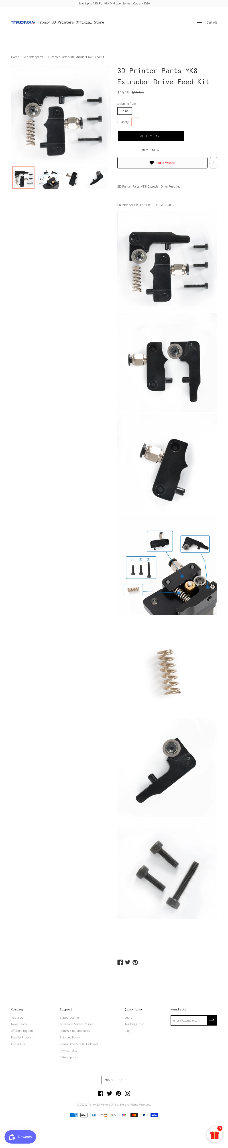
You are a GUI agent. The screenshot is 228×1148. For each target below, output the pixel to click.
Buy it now (150, 150)
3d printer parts (33, 57)
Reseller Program (22, 1037)
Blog (127, 1031)
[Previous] (22, 114)
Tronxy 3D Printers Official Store (71, 22)
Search (129, 1018)
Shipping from (126, 104)
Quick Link (133, 1009)
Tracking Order (134, 1024)
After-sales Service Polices (76, 1024)
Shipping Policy (70, 1037)
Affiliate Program (22, 1031)
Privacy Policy (68, 1051)
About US (17, 1018)
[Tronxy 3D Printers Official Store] (23, 22)
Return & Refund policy (75, 1031)
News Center (19, 1024)
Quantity (122, 122)
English (109, 1080)
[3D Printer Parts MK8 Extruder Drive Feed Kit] (23, 177)
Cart (212, 22)
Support (66, 1009)
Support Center (70, 1018)
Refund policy (69, 1057)
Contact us (18, 1044)
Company (17, 1009)
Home (15, 57)
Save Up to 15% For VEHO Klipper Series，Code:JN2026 (114, 3)
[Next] (99, 114)
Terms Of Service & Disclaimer (79, 1044)
